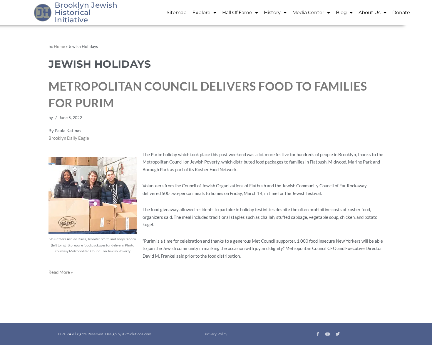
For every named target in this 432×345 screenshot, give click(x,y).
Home (59, 46)
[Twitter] (338, 334)
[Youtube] (328, 334)
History (272, 12)
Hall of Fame (237, 12)
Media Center (308, 12)
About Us (370, 12)
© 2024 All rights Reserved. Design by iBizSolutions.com (104, 333)
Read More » (60, 272)
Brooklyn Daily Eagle (68, 138)
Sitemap (177, 12)
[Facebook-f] (318, 334)
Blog (341, 12)
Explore (201, 12)
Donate (401, 12)
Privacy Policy (216, 333)
